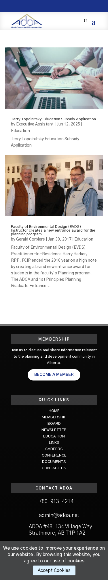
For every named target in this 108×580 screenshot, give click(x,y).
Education (20, 131)
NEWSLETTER (54, 430)
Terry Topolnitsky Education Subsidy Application (53, 119)
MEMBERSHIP (54, 417)
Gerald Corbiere (30, 239)
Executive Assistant (35, 124)
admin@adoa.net (59, 515)
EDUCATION (54, 436)
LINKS (54, 443)
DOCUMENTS (54, 462)
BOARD (54, 424)
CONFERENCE (54, 455)
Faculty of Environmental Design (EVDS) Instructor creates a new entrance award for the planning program (53, 230)
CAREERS (54, 449)
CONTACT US (54, 468)
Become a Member (54, 375)
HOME (54, 411)
